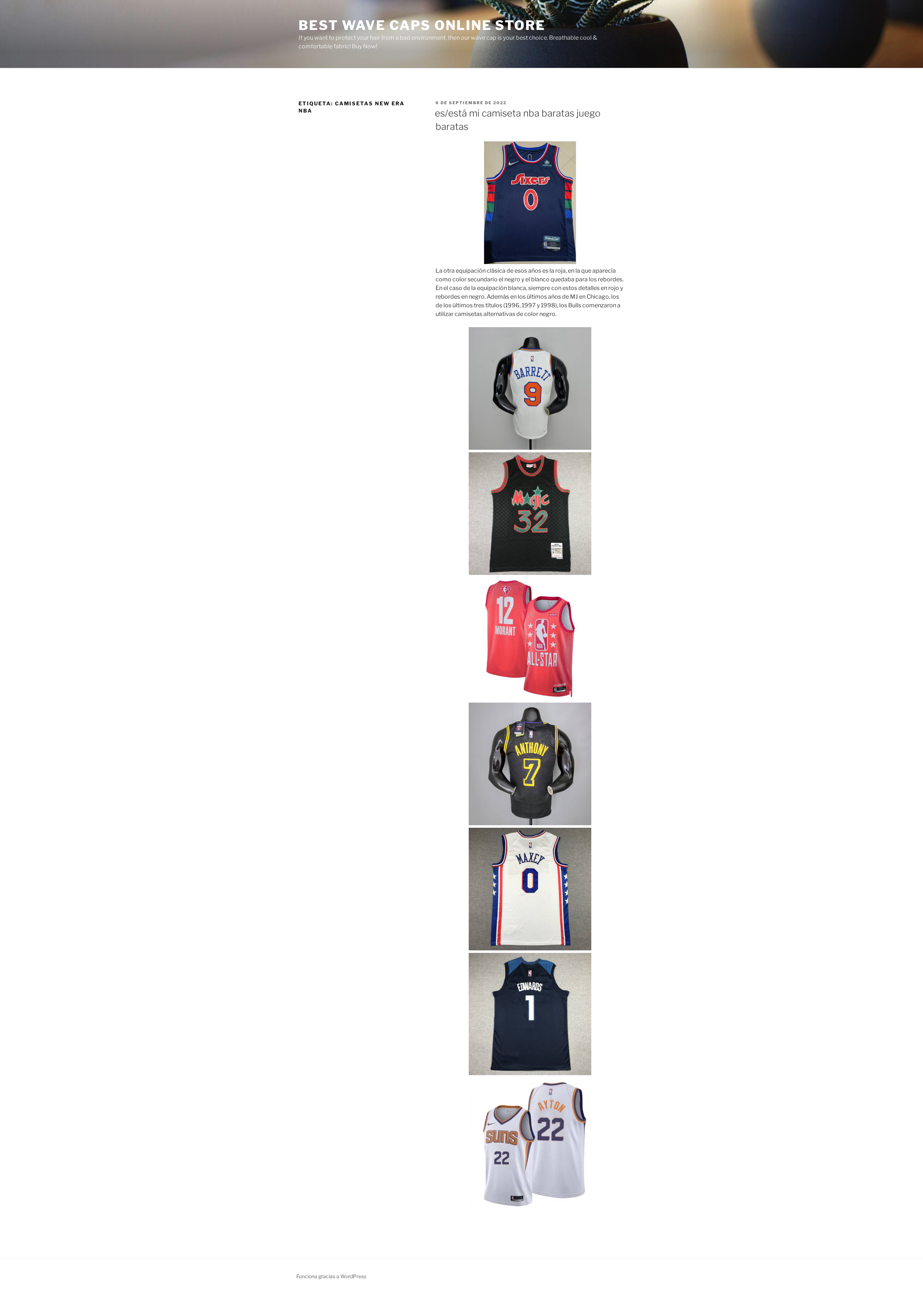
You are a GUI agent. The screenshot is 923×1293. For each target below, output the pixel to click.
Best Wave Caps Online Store (422, 25)
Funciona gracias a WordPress (331, 1276)
